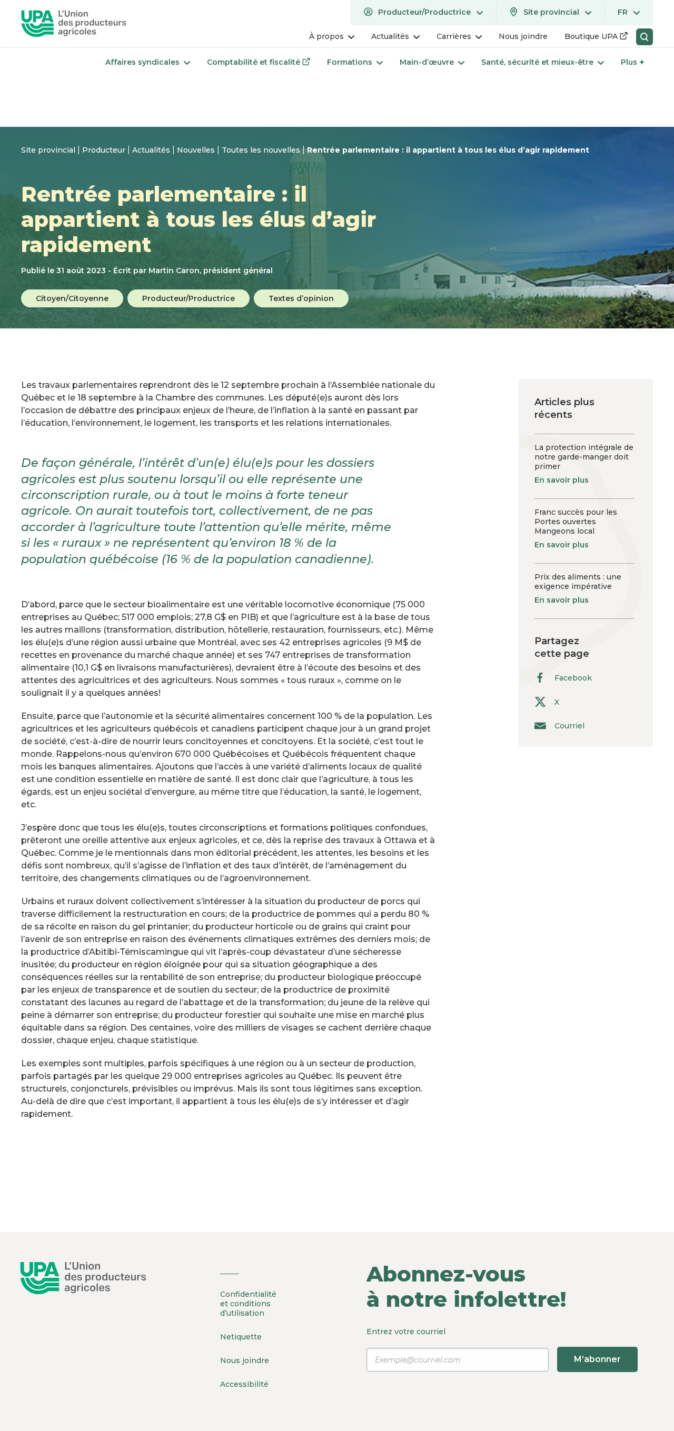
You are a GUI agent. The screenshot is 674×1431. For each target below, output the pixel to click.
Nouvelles (197, 150)
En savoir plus (561, 480)
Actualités (152, 150)
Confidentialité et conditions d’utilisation (248, 1303)
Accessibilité (244, 1384)
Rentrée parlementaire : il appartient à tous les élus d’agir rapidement (448, 150)
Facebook (573, 678)
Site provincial (49, 150)
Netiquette (241, 1337)
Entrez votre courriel (493, 1345)
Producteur (104, 150)
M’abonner (597, 1359)
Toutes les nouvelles (262, 150)
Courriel (569, 725)
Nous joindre (244, 1360)
